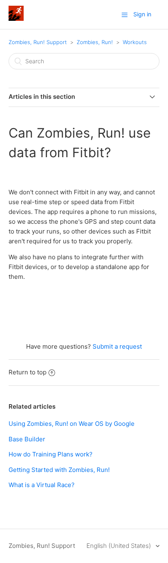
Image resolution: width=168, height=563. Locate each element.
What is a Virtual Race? (42, 485)
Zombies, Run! (95, 42)
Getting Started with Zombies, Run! (59, 470)
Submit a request (117, 346)
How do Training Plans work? (51, 454)
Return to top (27, 372)
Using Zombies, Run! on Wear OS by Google (72, 423)
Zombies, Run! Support (38, 42)
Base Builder (27, 439)
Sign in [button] (142, 14)
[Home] (16, 18)
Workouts (135, 42)
